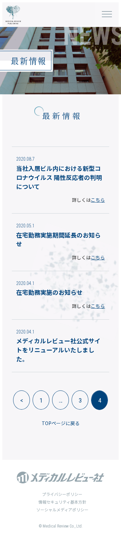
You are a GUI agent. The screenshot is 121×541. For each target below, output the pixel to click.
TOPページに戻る (61, 423)
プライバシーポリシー (62, 494)
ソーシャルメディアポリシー (62, 509)
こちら (98, 199)
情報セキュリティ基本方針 (62, 502)
